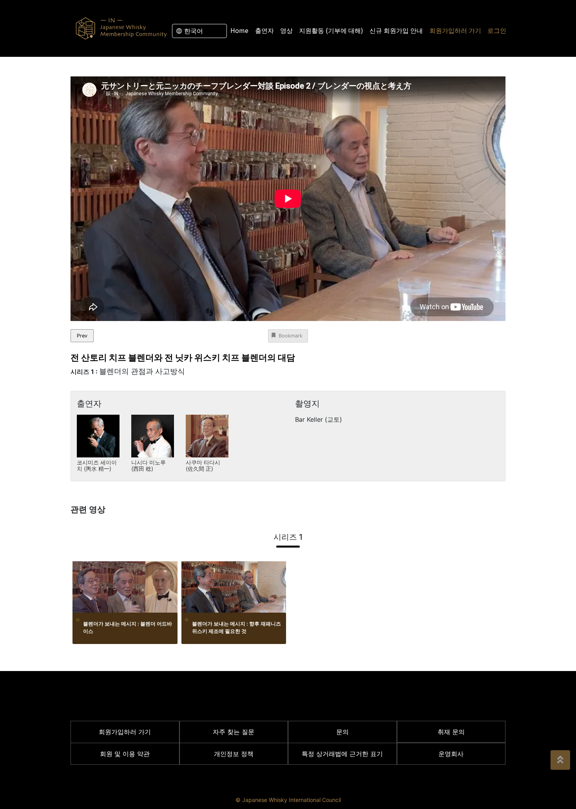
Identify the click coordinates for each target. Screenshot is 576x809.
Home (239, 30)
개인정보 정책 (234, 754)
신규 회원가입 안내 (396, 30)
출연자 (264, 30)
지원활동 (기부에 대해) (331, 30)
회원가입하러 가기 (455, 30)
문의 (342, 732)
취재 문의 (451, 732)
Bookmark (290, 336)
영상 (286, 30)
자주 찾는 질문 (233, 732)
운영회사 (451, 754)
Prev (82, 336)
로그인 (496, 30)
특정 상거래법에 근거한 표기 (342, 754)
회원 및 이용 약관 (125, 754)
